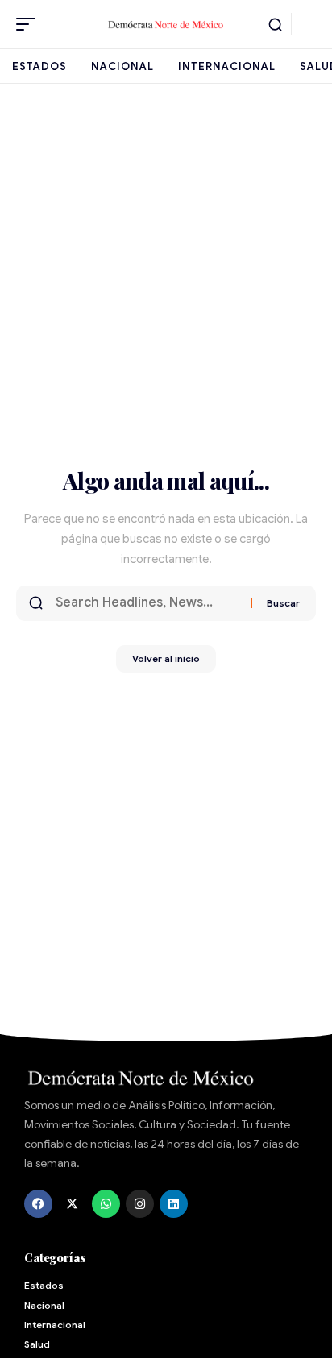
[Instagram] (140, 1204)
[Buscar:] (147, 603)
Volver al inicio (166, 658)
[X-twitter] (72, 1204)
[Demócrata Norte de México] (166, 24)
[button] (30, 24)
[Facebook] (38, 1204)
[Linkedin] (174, 1204)
